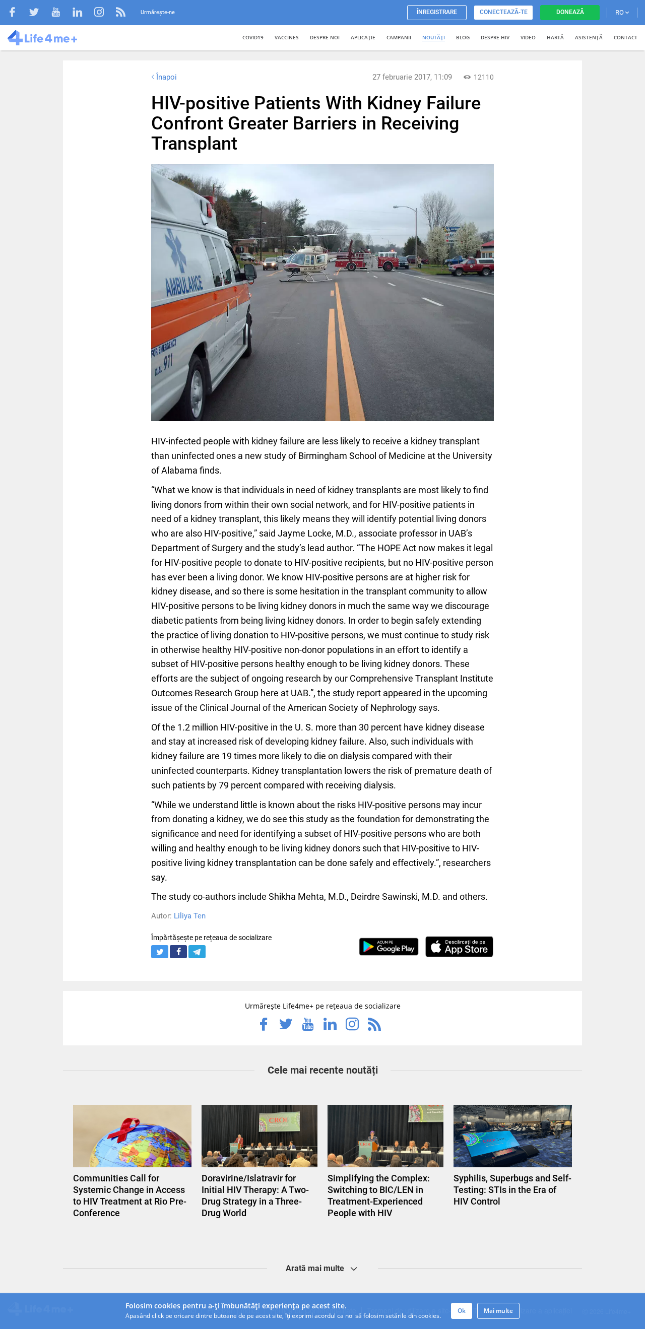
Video (528, 37)
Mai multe (498, 1310)
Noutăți (433, 37)
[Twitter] (39, 13)
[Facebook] (17, 13)
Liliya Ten (190, 915)
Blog (463, 37)
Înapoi (166, 77)
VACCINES (287, 37)
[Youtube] (61, 13)
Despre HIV (495, 37)
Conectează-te (504, 12)
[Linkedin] (82, 13)
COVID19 (253, 37)
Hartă (555, 37)
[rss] (120, 13)
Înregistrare (437, 12)
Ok (462, 1310)
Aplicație (363, 37)
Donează (570, 12)
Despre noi (325, 37)
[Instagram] (104, 13)
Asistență (589, 37)
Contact (625, 37)
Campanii (398, 37)
